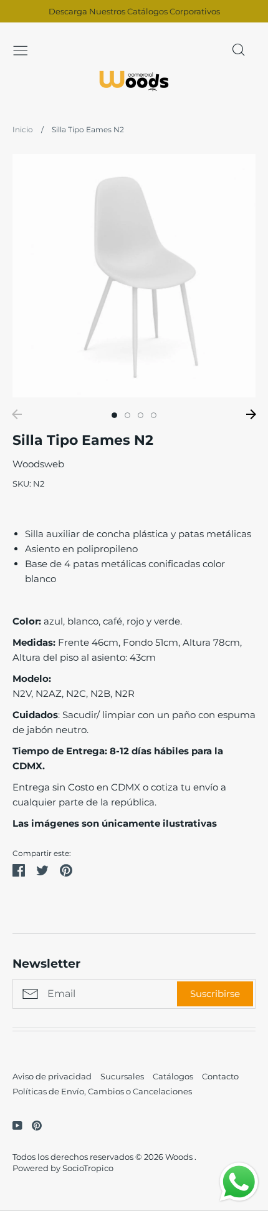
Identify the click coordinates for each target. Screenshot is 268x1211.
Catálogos (173, 1076)
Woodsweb (38, 464)
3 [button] (140, 415)
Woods (179, 1157)
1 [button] (114, 415)
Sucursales (122, 1076)
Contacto (220, 1076)
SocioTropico (87, 1168)
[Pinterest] (32, 1125)
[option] (134, 275)
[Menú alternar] (20, 49)
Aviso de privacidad (52, 1076)
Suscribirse (215, 993)
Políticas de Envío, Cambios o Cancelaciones (102, 1091)
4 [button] (153, 415)
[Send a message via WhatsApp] (239, 1182)
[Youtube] (12, 1125)
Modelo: (33, 678)
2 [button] (127, 415)
